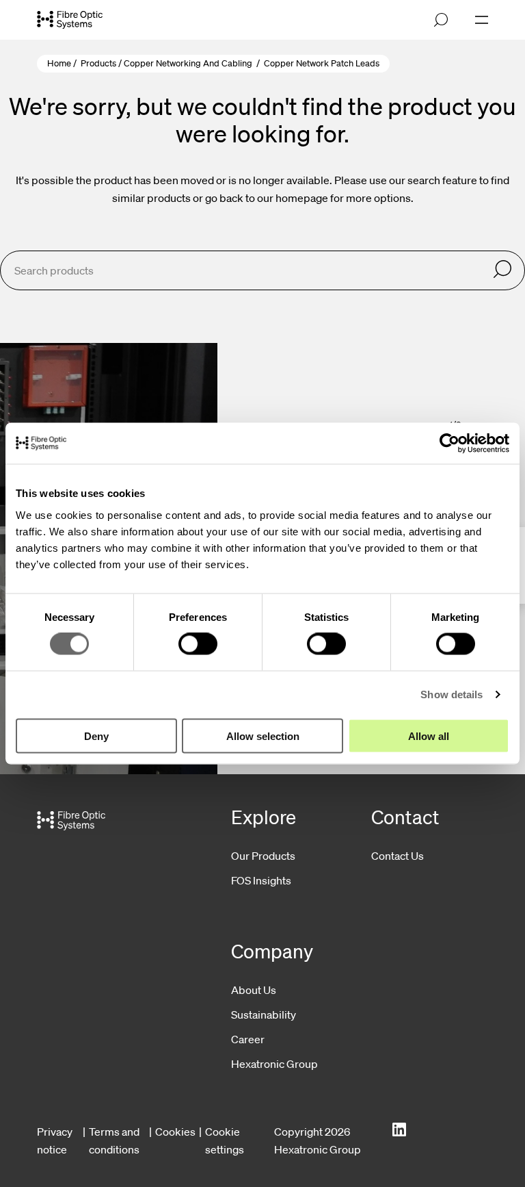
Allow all (428, 735)
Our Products (263, 856)
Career (248, 1039)
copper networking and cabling (188, 63)
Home (59, 63)
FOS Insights (261, 880)
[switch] (197, 644)
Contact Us (397, 856)
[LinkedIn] (399, 1130)
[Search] (502, 270)
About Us (253, 990)
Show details (451, 694)
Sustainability (263, 1014)
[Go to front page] (70, 20)
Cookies (175, 1131)
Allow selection (262, 735)
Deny (96, 735)
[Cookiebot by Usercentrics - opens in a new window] (449, 443)
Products (98, 63)
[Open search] (441, 19)
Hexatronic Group (274, 1064)
